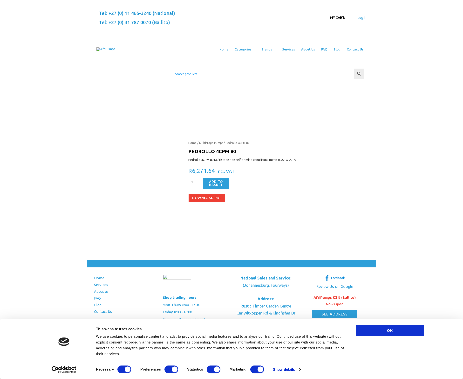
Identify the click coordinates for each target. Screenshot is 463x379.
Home (192, 142)
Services (101, 285)
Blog (98, 305)
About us (101, 291)
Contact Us (103, 311)
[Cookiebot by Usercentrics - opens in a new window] (64, 369)
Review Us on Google (334, 286)
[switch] (171, 369)
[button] (253, 49)
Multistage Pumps (211, 142)
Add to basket (216, 183)
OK (390, 331)
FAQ (97, 298)
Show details (284, 369)
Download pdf (206, 198)
